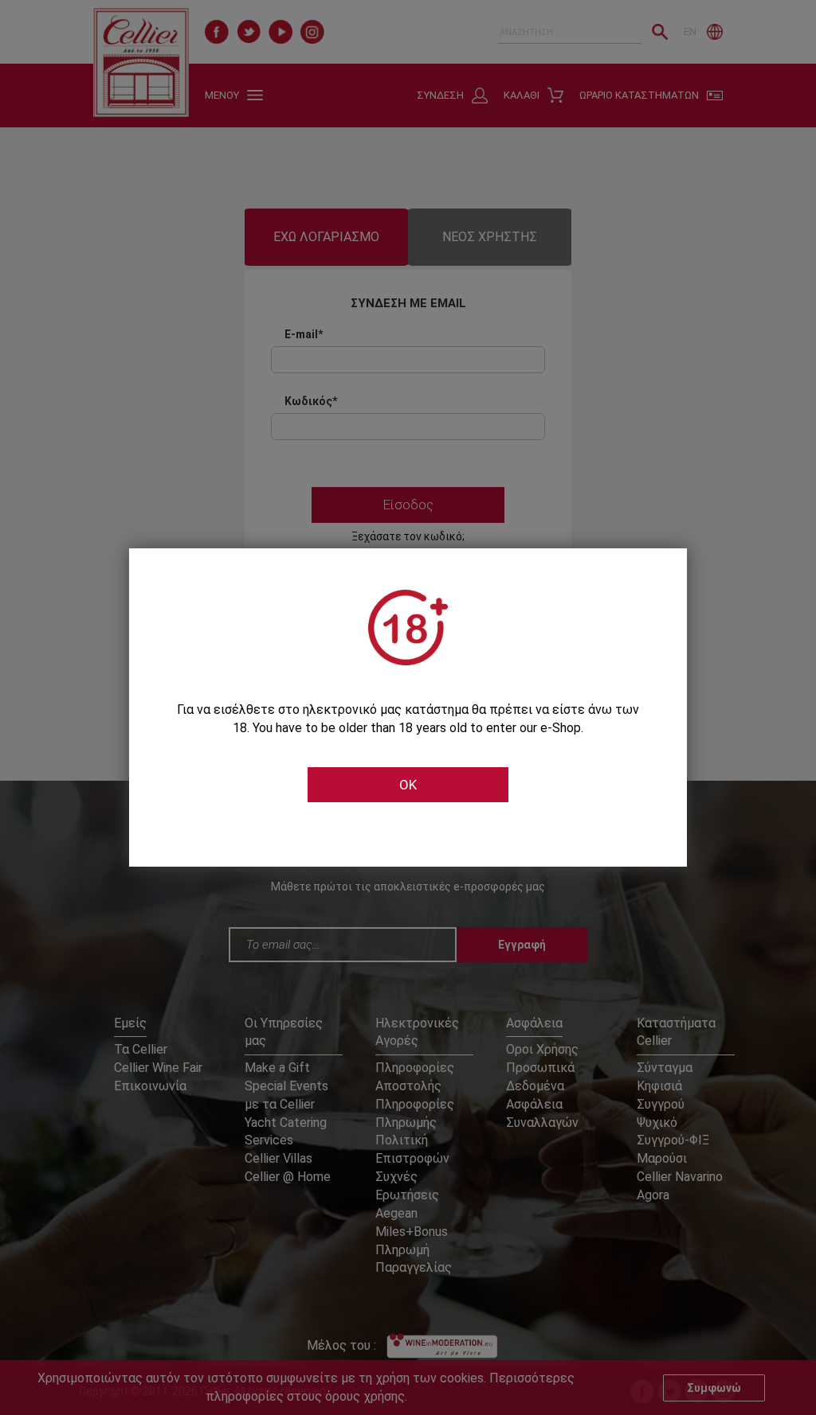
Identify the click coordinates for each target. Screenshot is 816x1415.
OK (408, 785)
